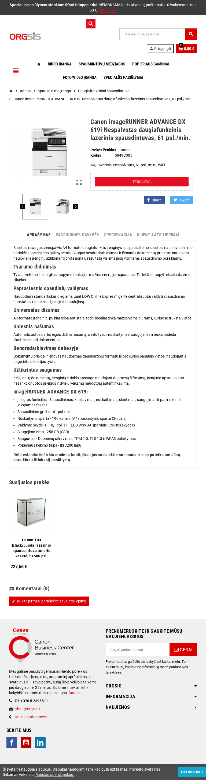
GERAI (186, 649)
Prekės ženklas (103, 150)
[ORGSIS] (46, 36)
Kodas (95, 155)
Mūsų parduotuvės (31, 717)
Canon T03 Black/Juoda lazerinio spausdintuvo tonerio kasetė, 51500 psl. (31, 548)
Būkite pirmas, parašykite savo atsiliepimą (49, 601)
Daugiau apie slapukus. (54, 774)
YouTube (26, 742)
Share (156, 200)
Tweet (184, 200)
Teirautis (141, 182)
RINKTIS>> (107, 10)
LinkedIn (40, 742)
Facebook (11, 742)
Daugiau (75, 693)
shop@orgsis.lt (28, 709)
